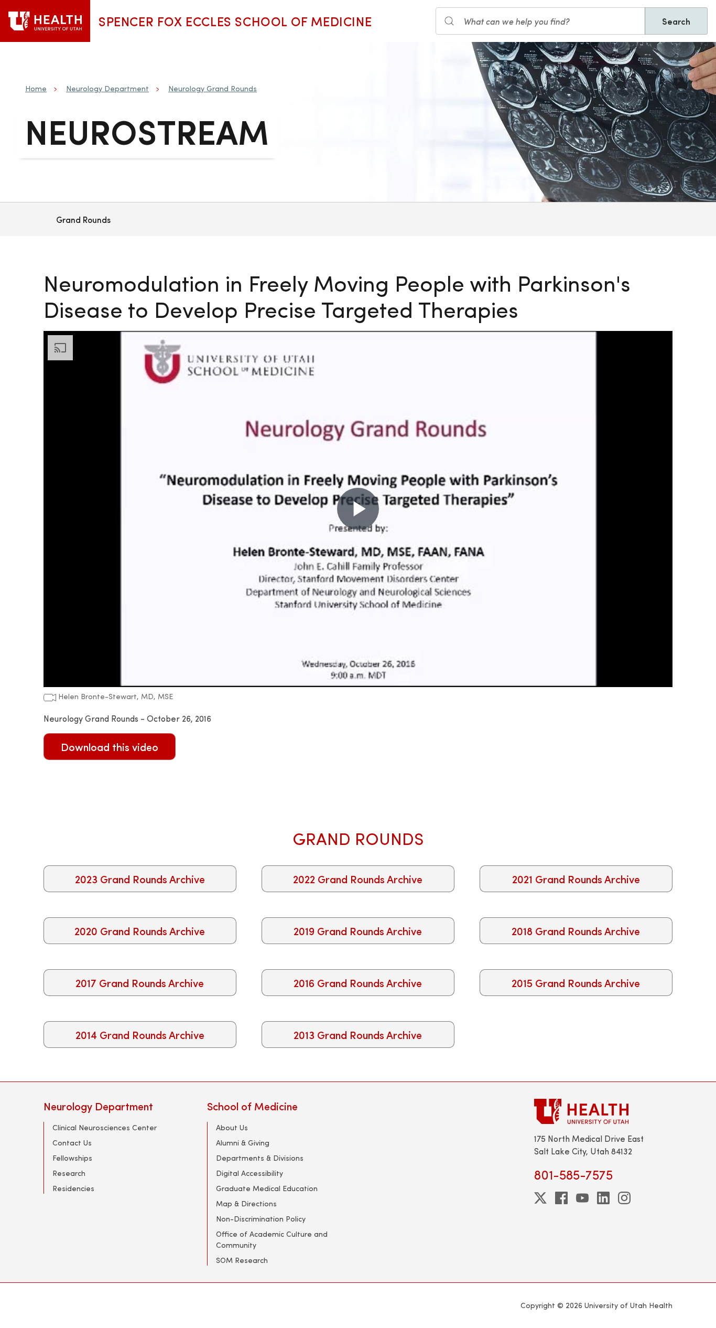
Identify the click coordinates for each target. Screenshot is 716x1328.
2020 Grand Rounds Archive (139, 931)
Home (36, 88)
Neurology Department (107, 88)
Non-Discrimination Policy (261, 1219)
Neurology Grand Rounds (212, 88)
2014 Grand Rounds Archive (139, 1034)
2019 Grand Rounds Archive (358, 931)
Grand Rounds (83, 219)
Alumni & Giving (242, 1143)
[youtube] (582, 1198)
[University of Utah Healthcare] (603, 1111)
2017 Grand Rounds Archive (139, 983)
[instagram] (624, 1198)
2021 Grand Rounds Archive (576, 879)
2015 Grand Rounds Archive (576, 983)
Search (676, 21)
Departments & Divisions (259, 1158)
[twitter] (540, 1198)
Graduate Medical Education (267, 1188)
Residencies (73, 1188)
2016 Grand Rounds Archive (358, 983)
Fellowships (72, 1158)
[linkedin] (603, 1198)
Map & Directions (246, 1203)
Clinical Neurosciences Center (104, 1127)
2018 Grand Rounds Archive (576, 931)
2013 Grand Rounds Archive (358, 1034)
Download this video (109, 747)
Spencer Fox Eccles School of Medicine (235, 21)
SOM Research (242, 1260)
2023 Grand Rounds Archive (140, 879)
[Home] (45, 21)
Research (68, 1173)
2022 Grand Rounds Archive (357, 879)
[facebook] (561, 1198)
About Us (232, 1127)
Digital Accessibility (249, 1173)
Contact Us (72, 1143)
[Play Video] (358, 509)
